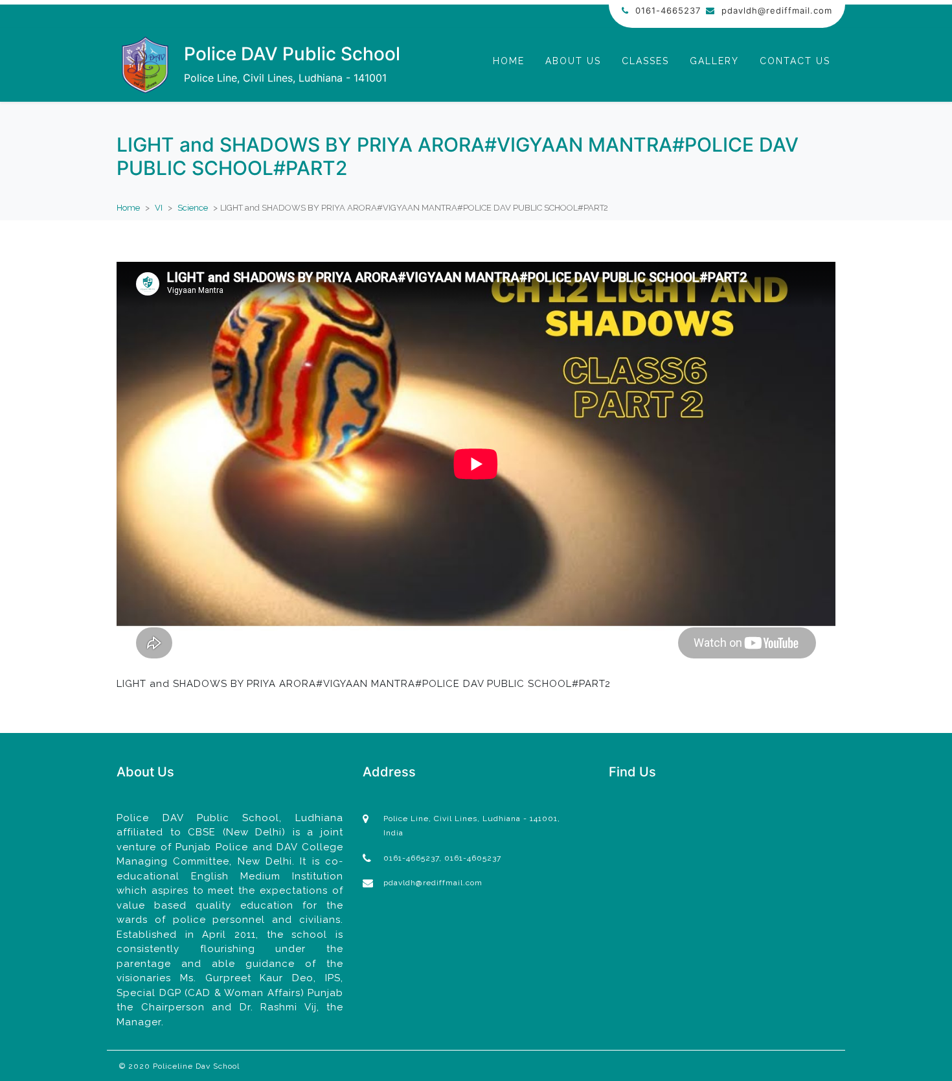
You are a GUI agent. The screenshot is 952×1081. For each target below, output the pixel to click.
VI (159, 208)
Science (192, 208)
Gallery (714, 61)
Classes (645, 61)
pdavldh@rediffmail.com (776, 10)
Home (509, 61)
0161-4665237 (668, 10)
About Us (573, 61)
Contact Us (795, 61)
